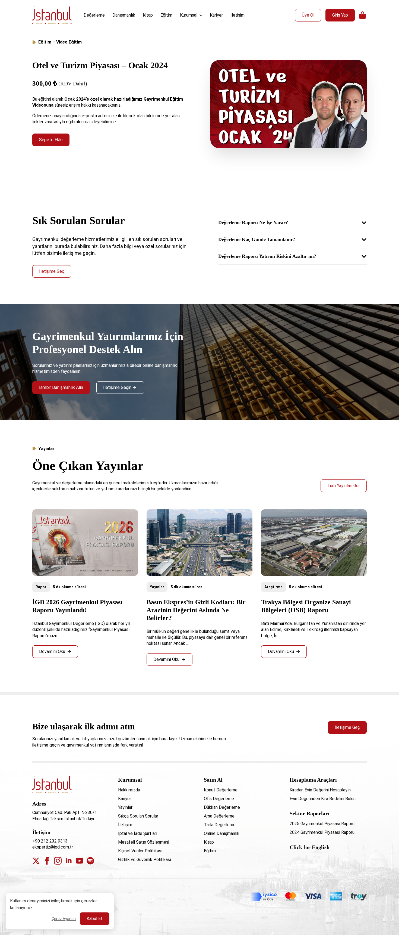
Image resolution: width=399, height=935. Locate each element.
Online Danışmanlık (221, 833)
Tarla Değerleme (220, 824)
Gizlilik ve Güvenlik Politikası (144, 859)
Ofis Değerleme (219, 798)
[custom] (90, 861)
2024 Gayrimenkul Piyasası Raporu (322, 832)
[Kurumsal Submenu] (201, 15)
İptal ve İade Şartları (137, 833)
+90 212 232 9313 (50, 841)
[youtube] (79, 861)
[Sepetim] (363, 15)
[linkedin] (68, 861)
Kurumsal (188, 15)
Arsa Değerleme (219, 816)
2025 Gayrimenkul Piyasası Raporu (322, 823)
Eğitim (166, 15)
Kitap (148, 15)
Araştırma (273, 587)
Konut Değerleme (220, 789)
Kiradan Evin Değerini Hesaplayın (320, 789)
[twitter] (36, 861)
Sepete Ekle (51, 139)
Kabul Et (95, 918)
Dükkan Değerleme (222, 807)
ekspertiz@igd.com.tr (52, 847)
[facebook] (47, 861)
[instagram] (58, 861)
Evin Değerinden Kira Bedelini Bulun (323, 798)
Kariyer (216, 15)
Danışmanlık (123, 15)
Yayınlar (157, 587)
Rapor (41, 587)
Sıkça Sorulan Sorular (138, 816)
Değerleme (94, 15)
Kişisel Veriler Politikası (140, 850)
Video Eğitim (69, 42)
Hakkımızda (129, 789)
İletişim (237, 15)
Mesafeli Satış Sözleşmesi (143, 842)
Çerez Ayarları (64, 919)
